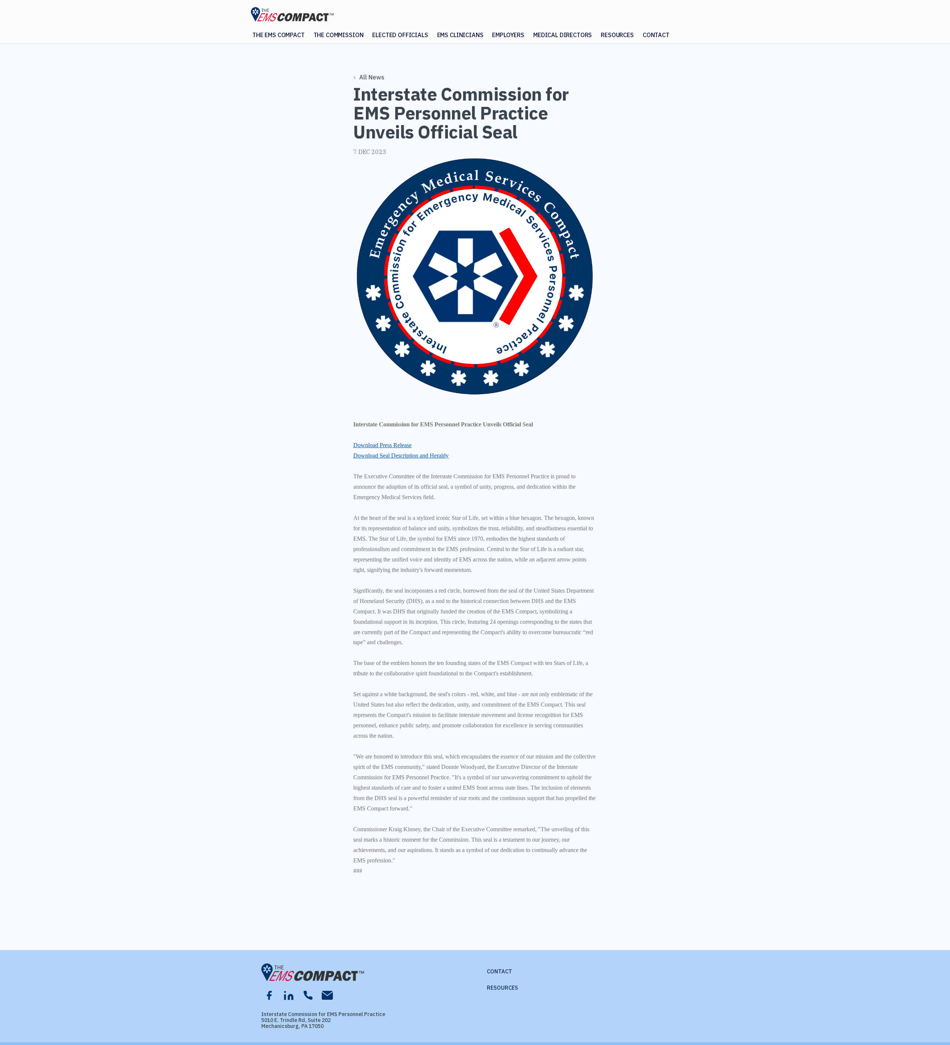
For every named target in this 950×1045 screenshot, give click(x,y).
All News (371, 77)
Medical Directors (562, 35)
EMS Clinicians (460, 35)
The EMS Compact (278, 35)
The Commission (339, 35)
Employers (508, 35)
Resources (617, 35)
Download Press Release (382, 445)
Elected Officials (400, 35)
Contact (656, 35)
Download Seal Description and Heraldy (401, 455)
